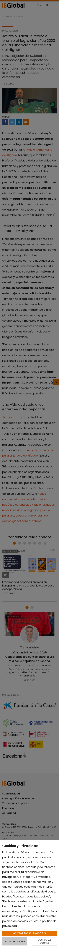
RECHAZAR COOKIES (15, 941)
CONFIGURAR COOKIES (44, 941)
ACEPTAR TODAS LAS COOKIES (29, 933)
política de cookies (15, 921)
